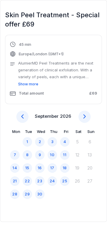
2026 (65, 116)
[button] (53, 70)
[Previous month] (22, 117)
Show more (28, 84)
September (47, 116)
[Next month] (84, 117)
